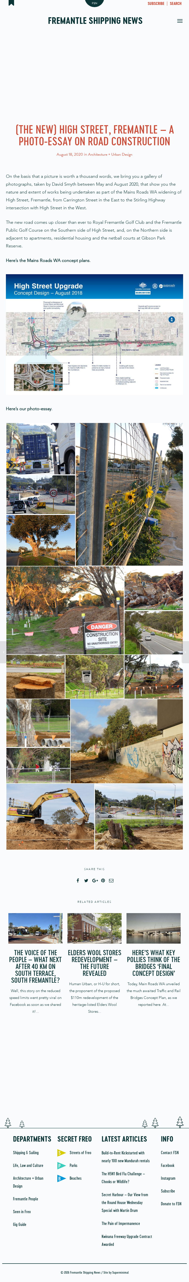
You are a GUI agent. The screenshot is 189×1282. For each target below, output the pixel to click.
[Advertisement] (94, 76)
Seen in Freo (22, 1212)
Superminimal (120, 1272)
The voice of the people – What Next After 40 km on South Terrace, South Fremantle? (35, 967)
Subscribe (168, 1191)
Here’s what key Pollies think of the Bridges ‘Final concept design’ (153, 963)
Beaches (75, 1178)
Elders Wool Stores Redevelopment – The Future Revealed (94, 963)
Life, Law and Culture (28, 1166)
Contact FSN (170, 1153)
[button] (40, 448)
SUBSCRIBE (156, 4)
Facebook (167, 1166)
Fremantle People (25, 1199)
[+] (35, 928)
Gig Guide (19, 1225)
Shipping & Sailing (26, 1153)
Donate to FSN (171, 1204)
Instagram (168, 1178)
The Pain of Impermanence (121, 1224)
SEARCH (176, 4)
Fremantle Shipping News (95, 21)
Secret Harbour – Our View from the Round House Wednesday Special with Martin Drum (125, 1203)
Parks (73, 1166)
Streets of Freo (80, 1153)
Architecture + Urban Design (110, 154)
